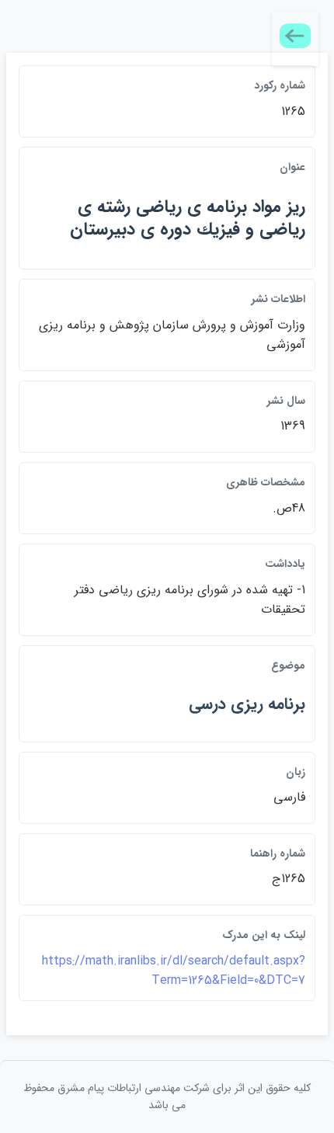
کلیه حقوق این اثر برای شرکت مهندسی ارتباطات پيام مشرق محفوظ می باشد (167, 1096)
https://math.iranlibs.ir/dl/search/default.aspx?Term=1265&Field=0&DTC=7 (173, 971)
